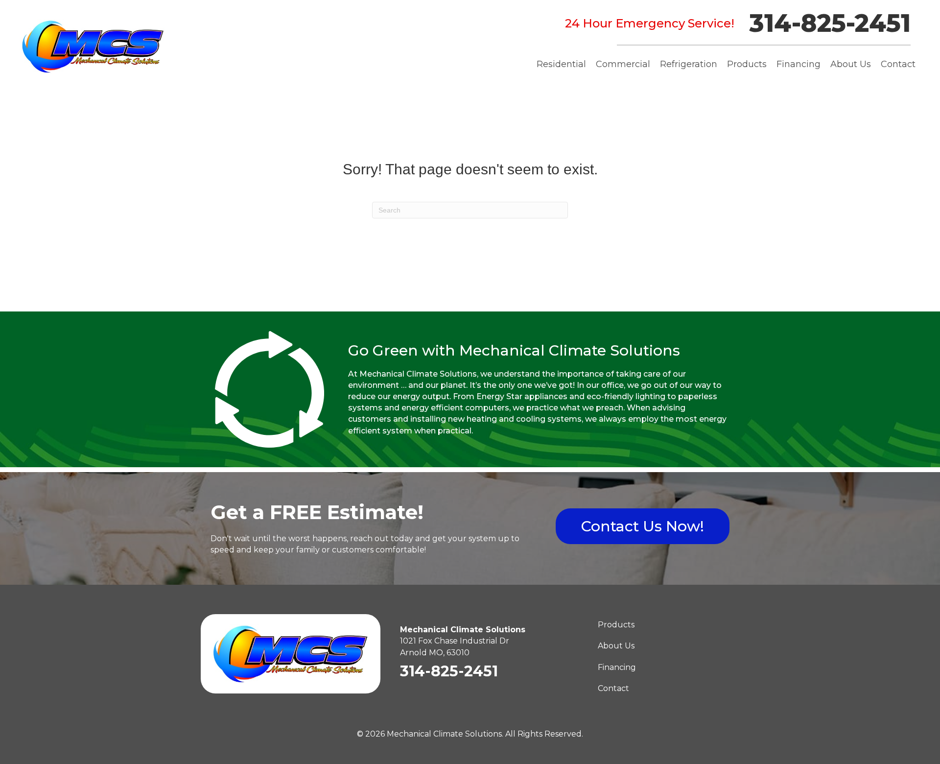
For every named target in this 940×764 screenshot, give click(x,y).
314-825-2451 (830, 23)
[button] (642, 526)
